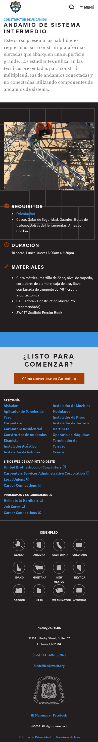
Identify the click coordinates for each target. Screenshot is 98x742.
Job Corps (12, 506)
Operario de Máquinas (71, 434)
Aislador (11, 405)
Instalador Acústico (20, 446)
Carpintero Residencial (23, 428)
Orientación (25, 213)
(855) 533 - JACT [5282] (49, 655)
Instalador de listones (22, 452)
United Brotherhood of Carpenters (33, 467)
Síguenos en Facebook (50, 715)
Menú (88, 7)
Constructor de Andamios (25, 19)
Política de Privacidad (35, 737)
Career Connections (21, 485)
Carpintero (13, 423)
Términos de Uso (68, 737)
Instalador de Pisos (69, 417)
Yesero (58, 452)
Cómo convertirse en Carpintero (49, 378)
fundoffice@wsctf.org (49, 666)
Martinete (61, 428)
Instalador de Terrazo (71, 423)
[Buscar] (72, 8)
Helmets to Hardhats (21, 500)
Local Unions (15, 479)
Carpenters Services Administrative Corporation (45, 473)
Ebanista (11, 440)
